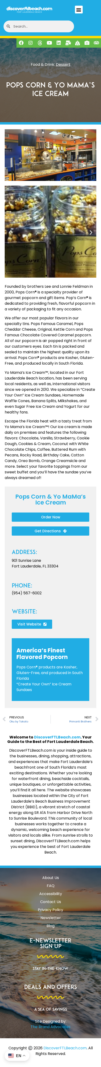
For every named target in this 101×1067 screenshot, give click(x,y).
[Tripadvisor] (96, 43)
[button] (79, 9)
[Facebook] (21, 43)
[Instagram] (30, 43)
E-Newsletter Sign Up (50, 944)
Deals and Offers (50, 987)
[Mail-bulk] (68, 43)
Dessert (63, 64)
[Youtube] (49, 43)
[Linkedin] (58, 43)
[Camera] (87, 43)
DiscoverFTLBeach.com (57, 737)
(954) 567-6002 (27, 593)
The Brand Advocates (50, 1026)
